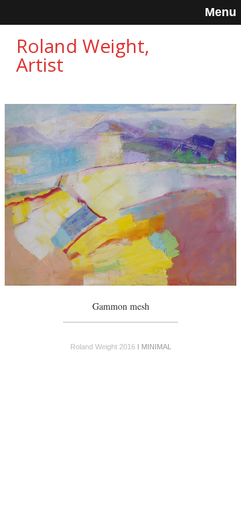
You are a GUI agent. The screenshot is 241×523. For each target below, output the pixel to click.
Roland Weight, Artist (82, 55)
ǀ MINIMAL (154, 347)
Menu (220, 12)
